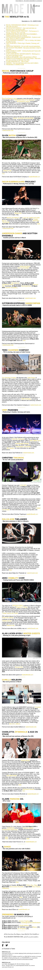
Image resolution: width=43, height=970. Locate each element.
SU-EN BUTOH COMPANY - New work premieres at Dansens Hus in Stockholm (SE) (21, 28)
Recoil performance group (9, 98)
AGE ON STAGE (11, 775)
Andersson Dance (25, 266)
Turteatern (38, 707)
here (3, 173)
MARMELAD (11, 828)
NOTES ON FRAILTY (13, 217)
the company (10, 448)
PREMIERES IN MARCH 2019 (15, 64)
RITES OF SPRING (8, 618)
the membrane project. (23, 101)
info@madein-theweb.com (24, 965)
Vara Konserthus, (26, 286)
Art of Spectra (22, 928)
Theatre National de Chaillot (10, 613)
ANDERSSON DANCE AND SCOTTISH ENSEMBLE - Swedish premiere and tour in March (22, 34)
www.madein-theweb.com (8, 953)
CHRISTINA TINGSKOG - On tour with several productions (23, 46)
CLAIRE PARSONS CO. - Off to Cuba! (17, 61)
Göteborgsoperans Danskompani (30, 922)
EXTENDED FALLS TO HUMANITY (24, 100)
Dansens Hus (7, 170)
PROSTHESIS (25, 760)
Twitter (13, 948)
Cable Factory (31, 377)
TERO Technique (26, 399)
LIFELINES (23, 485)
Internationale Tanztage (22, 443)
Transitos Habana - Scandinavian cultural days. (18, 828)
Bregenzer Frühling (21, 607)
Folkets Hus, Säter (31, 885)
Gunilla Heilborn (24, 925)
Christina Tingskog (24, 921)
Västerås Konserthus (11, 287)
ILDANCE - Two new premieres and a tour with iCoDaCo (22, 63)
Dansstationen (15, 283)
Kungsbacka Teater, (8, 284)
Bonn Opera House (35, 440)
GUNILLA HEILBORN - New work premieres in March (21, 57)
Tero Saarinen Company (9, 377)
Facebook (7, 948)
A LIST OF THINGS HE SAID (30, 217)
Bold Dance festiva (28, 789)
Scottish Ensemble (23, 268)
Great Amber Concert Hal (23, 446)
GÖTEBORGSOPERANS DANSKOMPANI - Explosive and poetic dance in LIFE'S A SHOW (23, 38)
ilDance (34, 927)
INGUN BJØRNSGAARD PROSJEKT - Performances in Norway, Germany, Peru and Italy (22, 31)
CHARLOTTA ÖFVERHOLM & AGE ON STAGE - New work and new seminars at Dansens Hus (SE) (23, 59)
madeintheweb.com (7, 130)
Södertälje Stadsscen (18, 439)
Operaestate (18, 213)
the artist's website (14, 724)
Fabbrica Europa (7, 621)
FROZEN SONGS (17, 605)
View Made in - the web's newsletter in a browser (29, 1)
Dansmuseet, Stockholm (16, 886)
